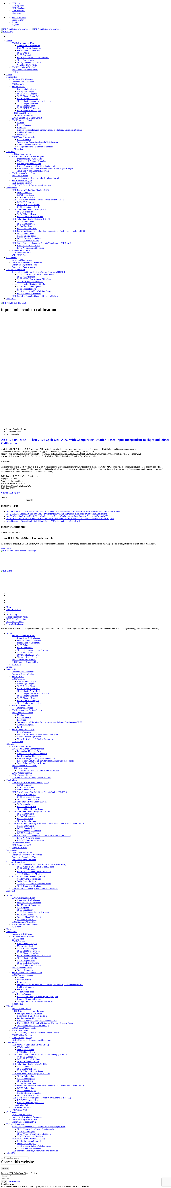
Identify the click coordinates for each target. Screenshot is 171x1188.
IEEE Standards (18, 8)
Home (9, 607)
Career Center (18, 20)
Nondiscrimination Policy (17, 617)
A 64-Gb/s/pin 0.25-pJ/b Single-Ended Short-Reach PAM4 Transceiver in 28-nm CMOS (43, 521)
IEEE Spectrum (18, 10)
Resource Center (19, 17)
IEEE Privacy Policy (15, 621)
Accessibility (11, 614)
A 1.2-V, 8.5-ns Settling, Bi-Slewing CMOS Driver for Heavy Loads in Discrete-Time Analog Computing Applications (56, 514)
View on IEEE (10, 493)
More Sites (16, 13)
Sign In (15, 22)
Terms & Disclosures (15, 624)
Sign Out (15, 25)
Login (4, 1182)
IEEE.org (16, 3)
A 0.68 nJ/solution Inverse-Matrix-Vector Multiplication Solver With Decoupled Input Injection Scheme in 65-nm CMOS (57, 516)
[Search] (2, 1158)
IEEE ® (18, 6)
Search (4, 497)
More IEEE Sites (13, 609)
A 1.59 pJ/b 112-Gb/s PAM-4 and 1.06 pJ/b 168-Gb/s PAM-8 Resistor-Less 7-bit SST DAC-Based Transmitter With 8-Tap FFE (60, 518)
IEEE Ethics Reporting (16, 619)
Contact (9, 612)
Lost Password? (14, 1181)
